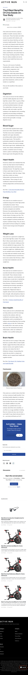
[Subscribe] (19, 435)
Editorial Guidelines (18, 633)
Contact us (17, 640)
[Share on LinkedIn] (10, 463)
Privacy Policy (17, 636)
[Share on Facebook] (7, 463)
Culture (1, 638)
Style (1, 633)
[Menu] (26, 2)
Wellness (5, 7)
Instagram (2, 653)
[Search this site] (24, 2)
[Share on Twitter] (4, 463)
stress (9, 323)
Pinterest (1, 651)
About (16, 631)
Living (1, 636)
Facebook (2, 646)
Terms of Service (18, 638)
